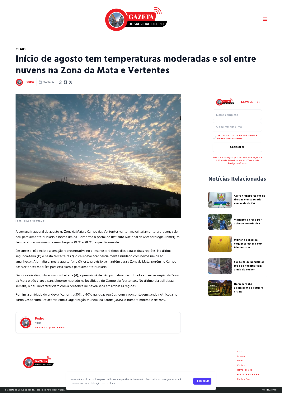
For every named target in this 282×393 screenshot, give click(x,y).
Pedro (30, 82)
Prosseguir (202, 381)
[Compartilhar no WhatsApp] (60, 82)
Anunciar (241, 356)
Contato (241, 365)
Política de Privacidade (229, 139)
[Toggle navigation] (265, 19)
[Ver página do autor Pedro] (19, 82)
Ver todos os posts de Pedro (50, 327)
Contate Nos (243, 379)
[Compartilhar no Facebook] (65, 82)
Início (239, 351)
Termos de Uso (247, 136)
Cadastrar (237, 147)
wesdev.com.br (269, 390)
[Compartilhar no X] (70, 82)
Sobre (240, 361)
